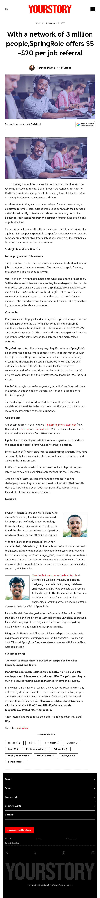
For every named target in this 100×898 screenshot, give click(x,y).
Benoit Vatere (15, 762)
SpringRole (22, 728)
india (31, 743)
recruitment (50, 743)
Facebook (13, 743)
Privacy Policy (71, 839)
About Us (8, 839)
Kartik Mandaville (35, 749)
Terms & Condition (12, 843)
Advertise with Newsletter (19, 830)
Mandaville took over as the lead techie (54, 575)
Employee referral (17, 755)
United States (44, 755)
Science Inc (59, 749)
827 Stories (65, 67)
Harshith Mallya (46, 68)
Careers (39, 839)
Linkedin (71, 743)
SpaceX (12, 749)
